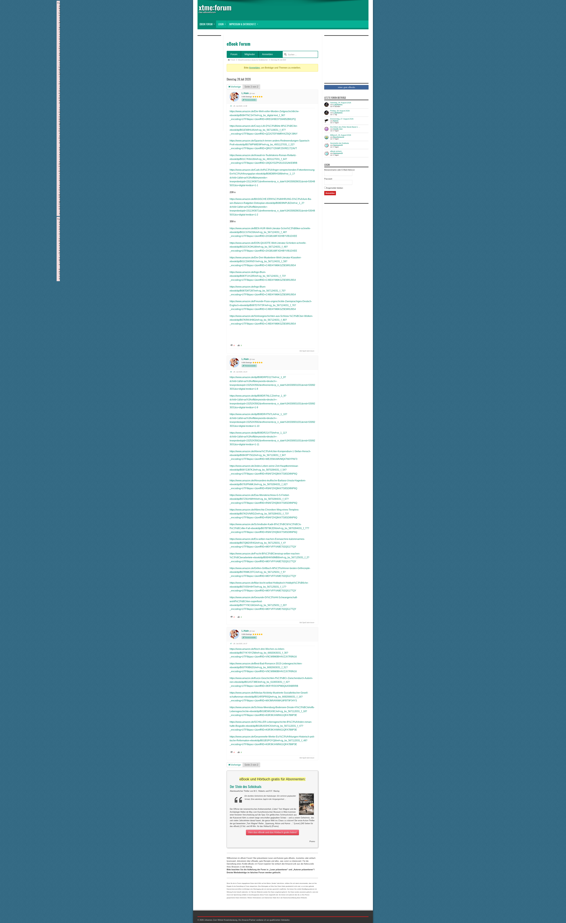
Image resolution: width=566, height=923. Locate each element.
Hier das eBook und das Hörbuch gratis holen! (272, 832)
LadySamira (337, 105)
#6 (231, 372)
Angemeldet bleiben (334, 188)
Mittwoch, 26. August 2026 (340, 135)
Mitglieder (250, 54)
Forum (234, 54)
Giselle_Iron (338, 129)
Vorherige (235, 86)
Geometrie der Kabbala (339, 143)
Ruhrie (335, 121)
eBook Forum (206, 24)
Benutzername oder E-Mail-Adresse (339, 170)
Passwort (328, 179)
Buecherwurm (338, 137)
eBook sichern (336, 151)
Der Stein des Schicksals (245, 786)
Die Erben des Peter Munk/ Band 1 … (345, 127)
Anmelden (267, 54)
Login (221, 24)
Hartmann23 (338, 145)
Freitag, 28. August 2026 (340, 111)
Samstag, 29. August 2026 (340, 103)
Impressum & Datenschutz (242, 24)
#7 (231, 643)
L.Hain (245, 93)
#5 (231, 106)
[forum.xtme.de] (218, 11)
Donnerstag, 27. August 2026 (341, 119)
